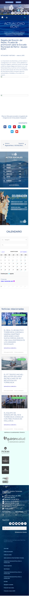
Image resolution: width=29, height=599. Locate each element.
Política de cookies (8, 554)
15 (21, 263)
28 (5, 257)
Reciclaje (5, 581)
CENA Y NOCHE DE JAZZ (7, 281)
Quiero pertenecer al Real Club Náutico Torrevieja (14, 557)
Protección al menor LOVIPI (9, 591)
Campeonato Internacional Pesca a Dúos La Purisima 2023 (13, 562)
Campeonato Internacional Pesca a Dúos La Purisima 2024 (13, 573)
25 (5, 269)
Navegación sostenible (8, 584)
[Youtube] (15, 13)
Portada (6, 32)
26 (9, 269)
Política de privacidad (8, 551)
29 (21, 269)
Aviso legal (6, 548)
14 (17, 263)
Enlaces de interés (21, 532)
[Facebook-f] (12, 13)
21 (17, 266)
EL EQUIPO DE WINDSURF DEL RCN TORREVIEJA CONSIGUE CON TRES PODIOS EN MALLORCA (13, 417)
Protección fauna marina (9, 587)
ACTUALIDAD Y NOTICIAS (14, 32)
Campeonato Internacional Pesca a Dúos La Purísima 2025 (13, 577)
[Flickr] (21, 13)
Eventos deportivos (8, 565)
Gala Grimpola (7, 569)
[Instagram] (24, 13)
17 (1, 266)
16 (25, 263)
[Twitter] (18, 13)
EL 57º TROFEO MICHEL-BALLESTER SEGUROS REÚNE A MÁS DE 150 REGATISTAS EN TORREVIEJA (14, 378)
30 (25, 269)
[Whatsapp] (27, 13)
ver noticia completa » (10, 348)
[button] (6, 17)
